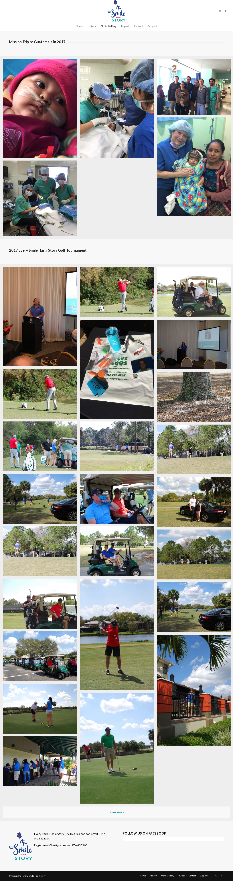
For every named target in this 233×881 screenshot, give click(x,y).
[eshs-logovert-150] (116, 11)
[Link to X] (220, 10)
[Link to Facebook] (225, 10)
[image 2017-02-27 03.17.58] (118, 636)
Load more (116, 812)
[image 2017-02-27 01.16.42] (41, 762)
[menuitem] (79, 26)
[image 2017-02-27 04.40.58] (118, 447)
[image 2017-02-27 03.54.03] (41, 552)
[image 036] (118, 110)
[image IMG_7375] (41, 318)
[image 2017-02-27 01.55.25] (118, 749)
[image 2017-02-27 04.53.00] (41, 447)
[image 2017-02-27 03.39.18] (118, 552)
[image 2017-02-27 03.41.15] (41, 500)
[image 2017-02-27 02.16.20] (118, 500)
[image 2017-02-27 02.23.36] (41, 657)
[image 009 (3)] (41, 200)
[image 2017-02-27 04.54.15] (118, 293)
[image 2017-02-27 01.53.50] (41, 710)
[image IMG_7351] (118, 370)
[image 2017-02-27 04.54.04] (41, 395)
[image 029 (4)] (41, 110)
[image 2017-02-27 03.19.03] (41, 605)
